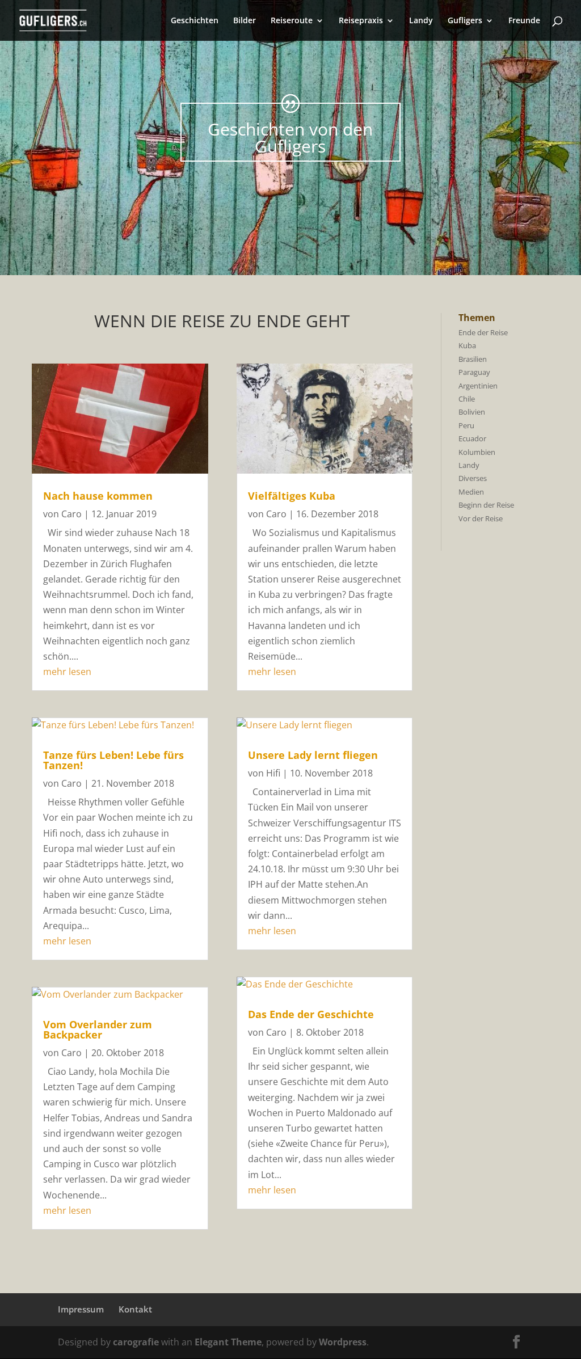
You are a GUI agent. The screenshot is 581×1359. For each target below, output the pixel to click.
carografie (136, 1342)
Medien (471, 492)
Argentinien (478, 386)
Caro (71, 514)
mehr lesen (67, 671)
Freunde (524, 21)
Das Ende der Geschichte (311, 1014)
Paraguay (474, 372)
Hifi (273, 773)
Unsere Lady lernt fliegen (313, 755)
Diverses (472, 478)
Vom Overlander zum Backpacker (97, 1029)
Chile (466, 399)
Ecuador (472, 438)
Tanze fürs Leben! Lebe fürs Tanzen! (113, 760)
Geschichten (194, 21)
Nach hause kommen (98, 496)
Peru (466, 425)
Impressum (81, 1309)
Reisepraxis (361, 21)
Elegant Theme (228, 1342)
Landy (421, 21)
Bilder (244, 21)
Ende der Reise (483, 332)
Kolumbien (476, 452)
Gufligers (465, 21)
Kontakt (135, 1309)
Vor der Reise (480, 518)
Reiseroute (292, 21)
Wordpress (343, 1342)
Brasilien (472, 359)
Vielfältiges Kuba (291, 496)
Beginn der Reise (486, 505)
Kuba (467, 345)
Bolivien (471, 412)
